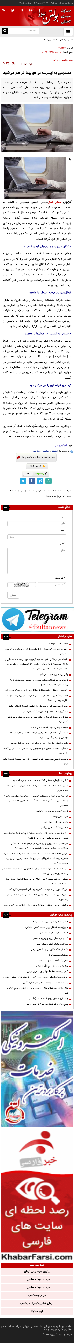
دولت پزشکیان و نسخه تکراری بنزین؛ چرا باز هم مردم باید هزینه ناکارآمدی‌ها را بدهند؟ (37, 698)
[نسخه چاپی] (3, 63)
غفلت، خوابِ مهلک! (58, 643)
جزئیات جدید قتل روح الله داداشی (52, 966)
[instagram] (31, 10)
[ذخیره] (13, 63)
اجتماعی (54, 60)
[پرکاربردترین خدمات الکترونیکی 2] (37, 1069)
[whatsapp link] (48, 481)
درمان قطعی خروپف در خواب (37, 1303)
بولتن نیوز (54, 202)
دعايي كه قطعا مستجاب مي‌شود (52, 960)
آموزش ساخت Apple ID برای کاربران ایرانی (47, 971)
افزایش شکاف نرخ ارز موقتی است (52, 828)
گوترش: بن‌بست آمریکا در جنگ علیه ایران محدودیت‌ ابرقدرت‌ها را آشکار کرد (37, 719)
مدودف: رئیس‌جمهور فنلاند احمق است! (49, 727)
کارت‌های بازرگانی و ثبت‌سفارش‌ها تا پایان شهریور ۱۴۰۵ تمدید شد (36, 690)
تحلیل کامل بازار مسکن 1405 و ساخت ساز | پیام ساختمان (40, 780)
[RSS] (3, 11)
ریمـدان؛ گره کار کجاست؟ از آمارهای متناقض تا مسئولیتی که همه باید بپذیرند (36, 651)
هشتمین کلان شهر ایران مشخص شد (50, 922)
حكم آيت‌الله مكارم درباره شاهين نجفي (49, 949)
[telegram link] (40, 481)
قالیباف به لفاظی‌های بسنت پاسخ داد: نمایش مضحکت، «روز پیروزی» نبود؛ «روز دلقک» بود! (39, 682)
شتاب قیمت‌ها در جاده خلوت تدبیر (51, 811)
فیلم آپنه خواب (37, 1295)
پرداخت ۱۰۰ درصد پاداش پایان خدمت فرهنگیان (45, 983)
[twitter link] (23, 481)
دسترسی (37, 451)
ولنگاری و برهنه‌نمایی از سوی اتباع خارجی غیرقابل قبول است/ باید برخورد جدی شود (37, 881)
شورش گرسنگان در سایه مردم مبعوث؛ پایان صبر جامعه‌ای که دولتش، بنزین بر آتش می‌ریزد (39, 735)
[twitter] (12, 11)
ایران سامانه (50, 1334)
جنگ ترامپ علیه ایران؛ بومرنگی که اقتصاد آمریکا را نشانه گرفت (38, 706)
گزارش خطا (35, 466)
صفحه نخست (67, 60)
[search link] (5, 31)
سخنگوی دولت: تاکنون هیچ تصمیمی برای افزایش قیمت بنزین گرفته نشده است (35, 751)
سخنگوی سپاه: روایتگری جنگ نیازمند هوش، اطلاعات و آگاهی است (36, 905)
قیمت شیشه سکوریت (37, 1279)
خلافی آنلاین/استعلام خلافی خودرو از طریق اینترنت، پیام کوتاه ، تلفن (37, 990)
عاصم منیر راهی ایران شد (56, 822)
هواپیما (46, 451)
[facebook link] (32, 481)
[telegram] (21, 10)
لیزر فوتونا (37, 1311)
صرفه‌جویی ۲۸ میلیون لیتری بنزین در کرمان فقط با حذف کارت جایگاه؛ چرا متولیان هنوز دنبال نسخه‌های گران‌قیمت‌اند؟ (38, 846)
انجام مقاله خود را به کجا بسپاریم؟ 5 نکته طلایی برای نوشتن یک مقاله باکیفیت (37, 788)
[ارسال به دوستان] (7, 63)
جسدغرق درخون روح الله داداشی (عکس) (48, 998)
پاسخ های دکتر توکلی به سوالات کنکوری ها (47, 1004)
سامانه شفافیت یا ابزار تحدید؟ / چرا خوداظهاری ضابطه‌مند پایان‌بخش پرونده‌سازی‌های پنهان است (35, 871)
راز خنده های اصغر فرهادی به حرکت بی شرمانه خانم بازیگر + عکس (35, 977)
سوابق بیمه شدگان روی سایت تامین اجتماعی (46, 927)
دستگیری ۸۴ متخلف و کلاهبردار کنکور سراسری (45, 711)
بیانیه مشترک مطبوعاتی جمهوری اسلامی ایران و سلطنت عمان (39, 743)
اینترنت (54, 451)
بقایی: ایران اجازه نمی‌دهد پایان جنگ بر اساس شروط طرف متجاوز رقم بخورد (37, 897)
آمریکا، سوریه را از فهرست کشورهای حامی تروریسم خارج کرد (38, 889)
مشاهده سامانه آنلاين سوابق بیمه (52, 944)
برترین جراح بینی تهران (37, 1271)
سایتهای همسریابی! (58, 955)
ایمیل (62, 530)
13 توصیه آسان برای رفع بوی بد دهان (50, 938)
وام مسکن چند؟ (60, 816)
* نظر (62, 543)
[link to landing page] (53, 16)
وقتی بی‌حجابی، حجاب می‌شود (58, 40)
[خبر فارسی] (37, 1194)
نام (63, 517)
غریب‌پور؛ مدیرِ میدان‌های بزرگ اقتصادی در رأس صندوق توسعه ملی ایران (35, 761)
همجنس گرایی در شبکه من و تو (52, 933)
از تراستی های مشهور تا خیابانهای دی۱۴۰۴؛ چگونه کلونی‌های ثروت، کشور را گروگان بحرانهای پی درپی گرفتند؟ (36, 835)
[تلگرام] (37, 619)
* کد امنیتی (60, 578)
